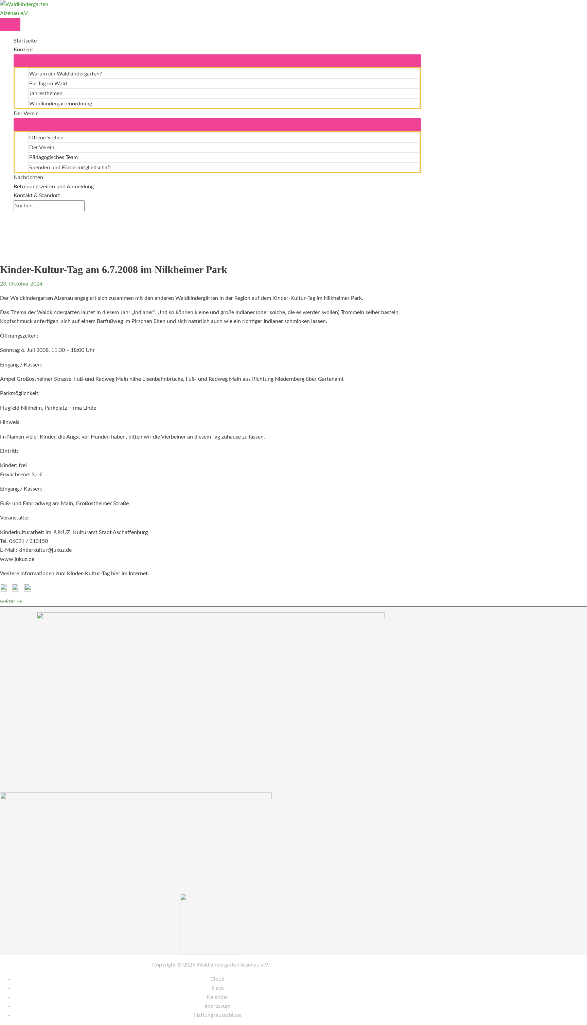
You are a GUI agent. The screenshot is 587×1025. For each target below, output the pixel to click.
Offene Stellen (46, 137)
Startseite (25, 41)
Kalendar (217, 997)
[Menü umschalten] (217, 60)
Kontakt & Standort (37, 195)
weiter (11, 601)
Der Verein (26, 113)
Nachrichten (28, 177)
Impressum (217, 1006)
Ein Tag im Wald (48, 83)
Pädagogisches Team (53, 157)
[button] (16, 215)
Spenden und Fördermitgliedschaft (70, 167)
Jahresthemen (46, 93)
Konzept (23, 49)
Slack (217, 988)
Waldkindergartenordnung (60, 103)
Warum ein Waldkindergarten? (65, 73)
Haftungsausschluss (217, 1015)
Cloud (217, 979)
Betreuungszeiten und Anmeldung (54, 186)
